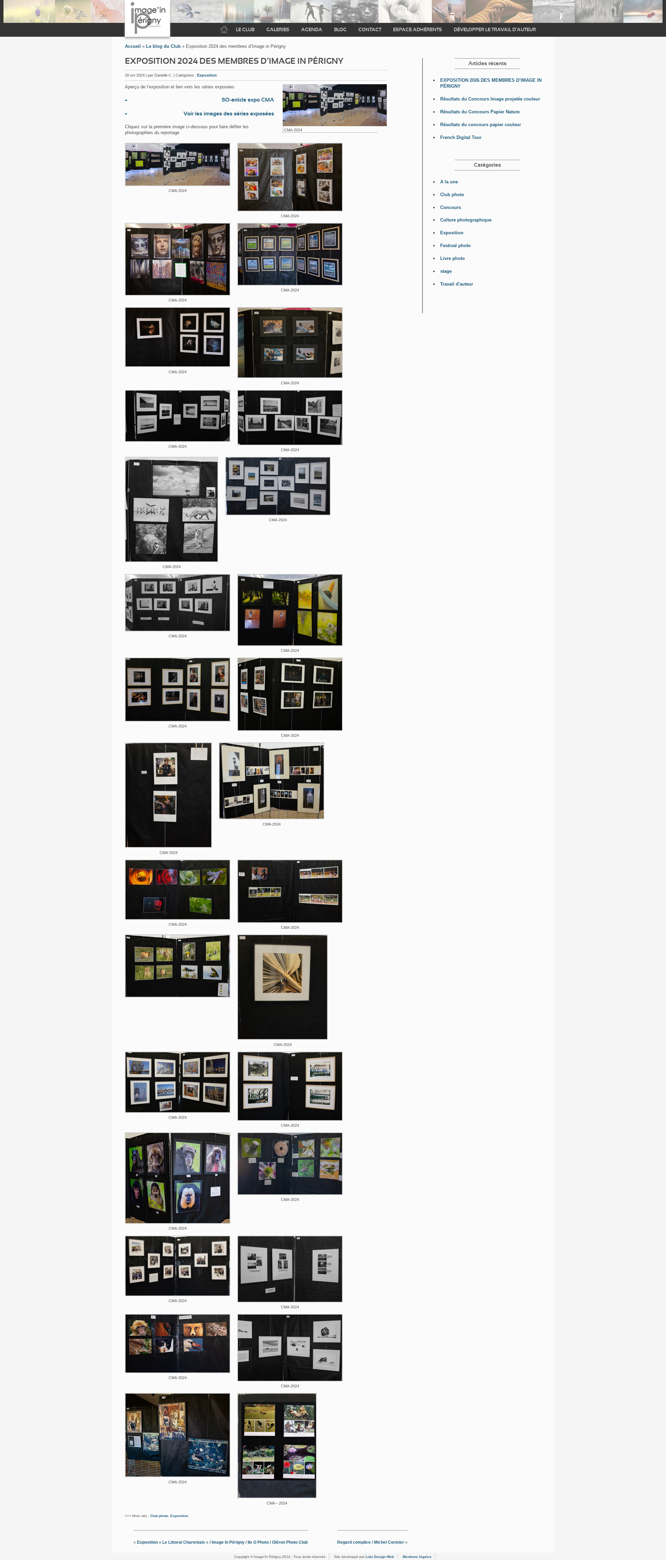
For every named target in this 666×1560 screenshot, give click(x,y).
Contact (369, 29)
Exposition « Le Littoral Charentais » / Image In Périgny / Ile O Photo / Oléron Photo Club (222, 1542)
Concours (450, 207)
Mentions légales (417, 1557)
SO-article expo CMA (248, 100)
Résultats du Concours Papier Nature (480, 111)
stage (446, 271)
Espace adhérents (417, 29)
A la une (449, 181)
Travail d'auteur (456, 284)
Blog (340, 29)
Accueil (224, 30)
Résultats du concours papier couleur (480, 124)
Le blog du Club (163, 46)
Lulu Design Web (380, 1557)
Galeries (277, 29)
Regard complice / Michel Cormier (370, 1542)
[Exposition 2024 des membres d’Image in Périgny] (335, 124)
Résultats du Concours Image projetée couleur (490, 99)
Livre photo (452, 258)
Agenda (311, 29)
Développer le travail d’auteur (495, 29)
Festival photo (455, 245)
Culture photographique (466, 220)
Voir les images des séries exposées (228, 113)
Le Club (245, 29)
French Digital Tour (460, 137)
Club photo (159, 1516)
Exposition (207, 75)
